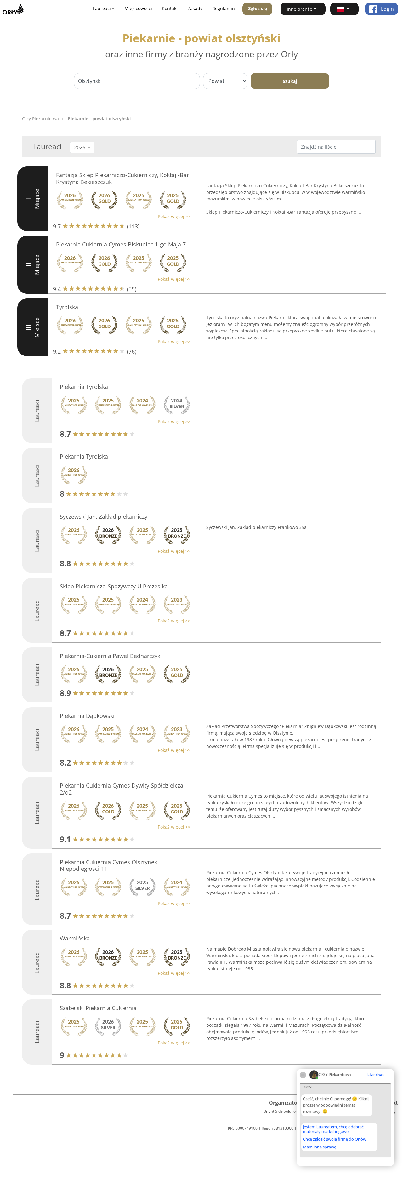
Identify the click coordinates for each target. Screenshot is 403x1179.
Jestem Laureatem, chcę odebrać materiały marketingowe (333, 1129)
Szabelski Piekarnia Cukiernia (98, 1008)
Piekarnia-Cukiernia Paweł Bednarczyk (110, 656)
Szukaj (290, 81)
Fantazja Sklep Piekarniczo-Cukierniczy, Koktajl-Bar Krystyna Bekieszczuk (122, 178)
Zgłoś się (257, 8)
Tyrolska (67, 307)
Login (387, 8)
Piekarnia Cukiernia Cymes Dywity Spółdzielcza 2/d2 (121, 789)
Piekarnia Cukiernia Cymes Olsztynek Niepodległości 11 (108, 865)
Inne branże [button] (299, 9)
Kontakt (170, 8)
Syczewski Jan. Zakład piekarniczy (103, 516)
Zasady (195, 8)
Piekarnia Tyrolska (84, 386)
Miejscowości (138, 8)
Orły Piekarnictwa (40, 119)
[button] (344, 9)
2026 (80, 147)
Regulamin (223, 8)
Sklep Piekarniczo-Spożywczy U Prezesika (114, 586)
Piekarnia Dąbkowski (87, 716)
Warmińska (75, 938)
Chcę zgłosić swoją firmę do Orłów (334, 1139)
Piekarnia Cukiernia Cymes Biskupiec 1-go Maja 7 (121, 244)
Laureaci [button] (102, 8)
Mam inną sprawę (319, 1147)
